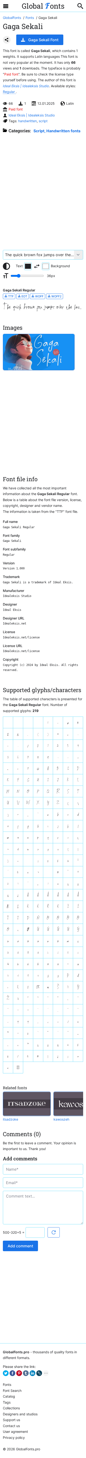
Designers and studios (20, 1414)
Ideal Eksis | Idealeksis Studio (26, 86)
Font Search (12, 1391)
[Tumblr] (26, 1373)
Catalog (9, 1396)
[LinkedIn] (32, 1373)
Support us (11, 1420)
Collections (11, 1408)
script (43, 121)
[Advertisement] (43, 189)
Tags (7, 1402)
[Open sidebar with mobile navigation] (5, 6)
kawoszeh (61, 1119)
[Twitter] (6, 1373)
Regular (9, 92)
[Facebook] (12, 1373)
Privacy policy (14, 1437)
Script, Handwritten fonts (57, 130)
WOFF (38, 296)
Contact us (11, 1426)
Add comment (20, 1246)
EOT (24, 296)
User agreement (15, 1431)
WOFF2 (56, 296)
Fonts (7, 1385)
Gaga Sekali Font (43, 39)
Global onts (43, 6)
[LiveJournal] (39, 1373)
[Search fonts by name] (80, 6)
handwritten (27, 121)
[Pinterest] (19, 1373)
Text (19, 266)
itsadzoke (10, 1119)
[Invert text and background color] (36, 266)
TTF (10, 296)
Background (60, 266)
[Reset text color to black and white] (6, 266)
